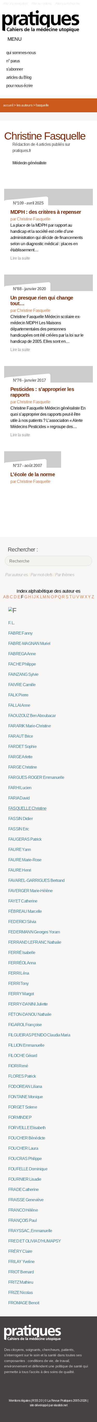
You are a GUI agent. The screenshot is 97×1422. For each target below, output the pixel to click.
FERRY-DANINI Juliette (28, 1004)
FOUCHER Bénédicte (26, 1138)
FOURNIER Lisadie (24, 1179)
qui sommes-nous (21, 52)
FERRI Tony (18, 983)
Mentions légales (19, 1400)
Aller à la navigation (15, 3)
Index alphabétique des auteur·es (48, 591)
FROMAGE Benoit (23, 1303)
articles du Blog (18, 77)
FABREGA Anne (22, 654)
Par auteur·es (16, 575)
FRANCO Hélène (23, 1210)
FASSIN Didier (20, 818)
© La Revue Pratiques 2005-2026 (65, 1400)
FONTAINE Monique (25, 1097)
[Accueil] (40, 21)
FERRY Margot (21, 994)
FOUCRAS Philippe (25, 1158)
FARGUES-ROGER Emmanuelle (36, 777)
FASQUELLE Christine (27, 808)
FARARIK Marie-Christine (29, 726)
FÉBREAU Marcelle (25, 911)
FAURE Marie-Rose (24, 860)
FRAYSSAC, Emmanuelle (30, 1231)
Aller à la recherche (67, 3)
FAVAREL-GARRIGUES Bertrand (36, 880)
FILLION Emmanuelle (26, 1045)
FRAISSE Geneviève (26, 1200)
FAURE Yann (19, 849)
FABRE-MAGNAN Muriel (29, 643)
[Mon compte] (78, 37)
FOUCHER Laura (23, 1148)
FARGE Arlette (20, 757)
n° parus (13, 61)
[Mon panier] (70, 37)
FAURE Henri (19, 870)
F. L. (11, 623)
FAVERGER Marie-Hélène (30, 891)
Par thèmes (64, 575)
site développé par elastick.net (48, 1405)
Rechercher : (23, 549)
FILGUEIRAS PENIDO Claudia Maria (39, 1035)
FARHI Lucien (20, 788)
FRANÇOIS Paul (22, 1220)
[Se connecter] (87, 37)
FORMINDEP (20, 1117)
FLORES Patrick (22, 1076)
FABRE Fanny (20, 633)
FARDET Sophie (22, 746)
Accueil (8, 105)
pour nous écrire (19, 85)
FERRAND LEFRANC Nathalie (34, 942)
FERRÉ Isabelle (21, 952)
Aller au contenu (41, 3)
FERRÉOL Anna (22, 963)
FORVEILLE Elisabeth (27, 1128)
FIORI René (18, 1066)
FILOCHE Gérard (22, 1055)
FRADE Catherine (23, 1189)
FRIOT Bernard (21, 1272)
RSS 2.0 (37, 1400)
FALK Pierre (18, 695)
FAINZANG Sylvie (23, 674)
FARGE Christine (22, 767)
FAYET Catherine (22, 901)
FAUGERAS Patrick (24, 839)
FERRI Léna (18, 973)
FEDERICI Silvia (22, 921)
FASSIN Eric (18, 829)
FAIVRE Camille (21, 685)
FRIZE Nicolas (20, 1292)
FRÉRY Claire (20, 1251)
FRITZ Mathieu (20, 1282)
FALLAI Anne (19, 705)
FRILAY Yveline (21, 1261)
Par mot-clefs (42, 575)
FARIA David (18, 798)
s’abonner (14, 69)
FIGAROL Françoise (25, 1025)
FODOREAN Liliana (25, 1086)
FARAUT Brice (20, 736)
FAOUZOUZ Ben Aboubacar (32, 715)
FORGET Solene (22, 1107)
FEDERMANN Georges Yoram (34, 932)
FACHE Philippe (22, 664)
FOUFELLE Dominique (27, 1169)
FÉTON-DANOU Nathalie (29, 1014)
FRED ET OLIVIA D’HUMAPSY (34, 1241)
